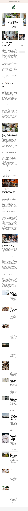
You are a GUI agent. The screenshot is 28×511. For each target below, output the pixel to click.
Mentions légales (13, 1)
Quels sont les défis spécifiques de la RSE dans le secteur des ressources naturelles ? (14, 365)
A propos (9, 1)
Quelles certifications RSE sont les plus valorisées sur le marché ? (13, 400)
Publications (18, 1)
